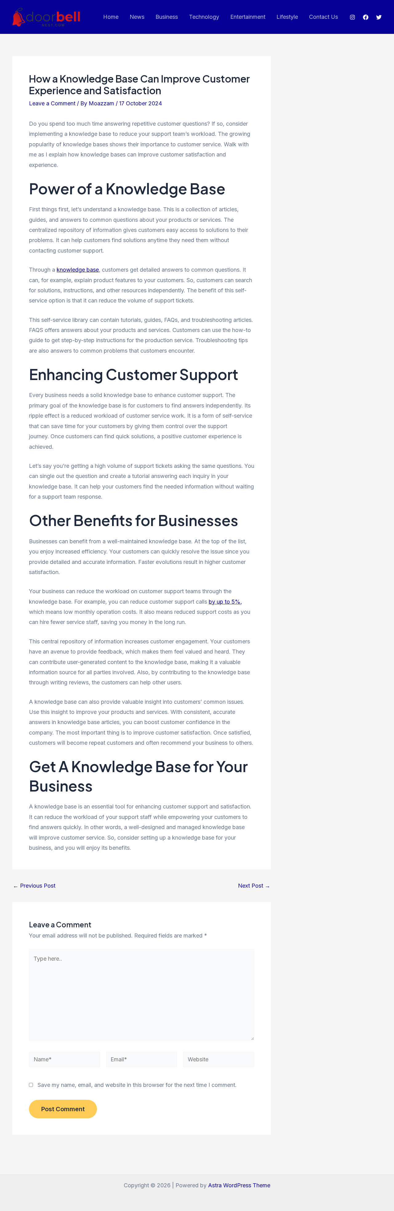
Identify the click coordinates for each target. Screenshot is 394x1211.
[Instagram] (352, 17)
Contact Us (323, 17)
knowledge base (78, 269)
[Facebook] (365, 17)
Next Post (254, 886)
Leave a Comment (52, 103)
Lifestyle (287, 17)
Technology (204, 17)
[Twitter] (379, 17)
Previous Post (34, 886)
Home (111, 17)
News (137, 17)
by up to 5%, (225, 601)
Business (166, 17)
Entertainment (247, 17)
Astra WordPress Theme (239, 1185)
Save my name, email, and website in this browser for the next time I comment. (137, 1085)
